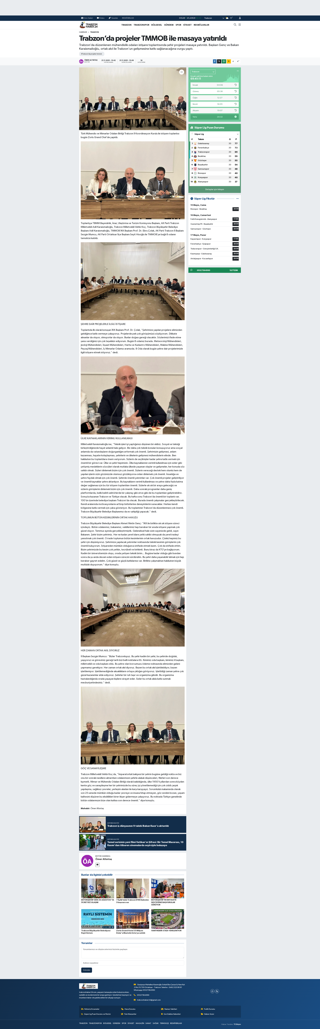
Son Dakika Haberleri (172, 1014)
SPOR (178, 25)
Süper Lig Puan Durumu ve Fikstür (97, 1014)
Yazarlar (114, 18)
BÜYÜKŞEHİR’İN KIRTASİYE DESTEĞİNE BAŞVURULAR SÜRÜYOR (163, 902)
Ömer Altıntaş (103, 859)
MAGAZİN (140, 1023)
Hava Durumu (130, 1009)
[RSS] (217, 991)
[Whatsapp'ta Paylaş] (224, 61)
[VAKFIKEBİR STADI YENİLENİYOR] (167, 919)
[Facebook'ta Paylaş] (214, 61)
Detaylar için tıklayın (214, 189)
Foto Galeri (88, 18)
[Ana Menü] (239, 25)
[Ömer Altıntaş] (87, 861)
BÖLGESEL (156, 25)
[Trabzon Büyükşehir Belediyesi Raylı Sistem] (97, 919)
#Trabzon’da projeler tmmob (91, 54)
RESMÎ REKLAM (128, 18)
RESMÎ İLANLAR (201, 25)
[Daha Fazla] (229, 61)
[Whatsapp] (212, 991)
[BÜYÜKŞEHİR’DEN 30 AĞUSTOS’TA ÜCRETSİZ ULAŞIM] (97, 888)
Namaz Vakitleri (170, 1009)
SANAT (148, 1023)
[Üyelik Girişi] (239, 18)
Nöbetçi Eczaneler (91, 1009)
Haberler (83, 32)
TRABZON (126, 25)
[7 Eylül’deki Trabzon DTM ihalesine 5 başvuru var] (132, 888)
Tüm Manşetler (130, 1014)
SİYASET (187, 25)
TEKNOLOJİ (164, 1023)
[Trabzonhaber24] (88, 25)
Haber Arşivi (209, 1014)
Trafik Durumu (209, 1009)
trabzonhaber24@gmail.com (149, 1000)
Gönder (86, 970)
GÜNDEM (169, 25)
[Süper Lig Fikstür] (237, 199)
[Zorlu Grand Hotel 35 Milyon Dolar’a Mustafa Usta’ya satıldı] (132, 919)
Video (102, 18)
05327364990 (143, 995)
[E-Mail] (97, 865)
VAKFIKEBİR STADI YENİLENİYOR (166, 931)
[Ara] (235, 25)
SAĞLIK (155, 1023)
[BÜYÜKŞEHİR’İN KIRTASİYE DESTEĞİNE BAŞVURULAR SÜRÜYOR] (167, 888)
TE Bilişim (237, 1024)
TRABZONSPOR (141, 25)
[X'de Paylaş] (219, 61)
